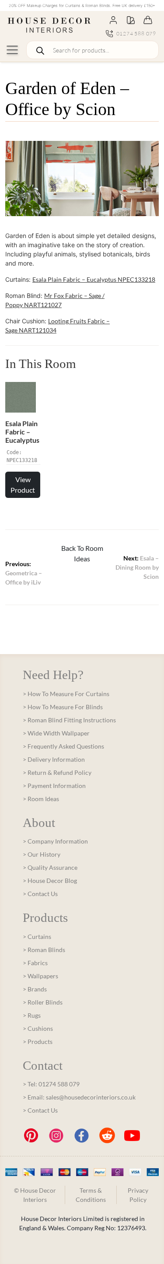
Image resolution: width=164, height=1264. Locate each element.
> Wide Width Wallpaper (56, 733)
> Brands (35, 989)
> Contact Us (40, 893)
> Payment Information (54, 785)
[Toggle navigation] (12, 50)
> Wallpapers (40, 976)
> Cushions (38, 1028)
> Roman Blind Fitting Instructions (69, 720)
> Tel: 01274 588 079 (51, 1084)
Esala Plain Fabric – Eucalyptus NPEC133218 (93, 279)
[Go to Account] (113, 19)
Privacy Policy (138, 1195)
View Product (22, 484)
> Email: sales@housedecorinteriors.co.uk (79, 1097)
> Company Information (55, 841)
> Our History (41, 854)
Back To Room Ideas (82, 553)
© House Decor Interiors (35, 1195)
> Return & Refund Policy (57, 772)
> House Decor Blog (50, 880)
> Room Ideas (41, 798)
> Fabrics (35, 962)
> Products (37, 1041)
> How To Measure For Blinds (63, 707)
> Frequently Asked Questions (63, 746)
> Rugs (32, 1015)
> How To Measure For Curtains (66, 693)
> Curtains (37, 936)
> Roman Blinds (44, 949)
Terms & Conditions (91, 1195)
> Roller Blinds (43, 1002)
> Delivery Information (54, 759)
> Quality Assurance (50, 867)
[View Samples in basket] (130, 19)
